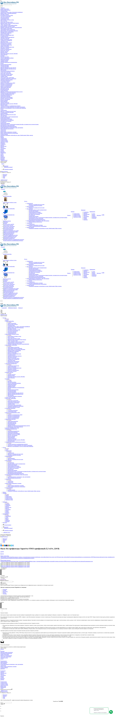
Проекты (2, 671)
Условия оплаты (3, 682)
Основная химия (3, 561)
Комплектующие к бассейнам (6, 652)
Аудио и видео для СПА (53, 557)
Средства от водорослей (71, 561)
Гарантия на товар (4, 685)
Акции (1, 688)
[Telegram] (13, 545)
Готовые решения (11, 489)
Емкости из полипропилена (6, 655)
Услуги (6, 449)
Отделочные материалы (13, 410)
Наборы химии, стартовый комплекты (37, 561)
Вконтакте (5, 174)
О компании (3, 670)
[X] (6, 545)
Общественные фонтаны (13, 421)
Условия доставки (4, 683)
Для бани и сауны (4, 657)
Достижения (3, 675)
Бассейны (10, 381)
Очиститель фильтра (80, 561)
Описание (5, 589)
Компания (7, 504)
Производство (3, 673)
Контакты (2, 678)
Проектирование (11, 458)
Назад (8, 318)
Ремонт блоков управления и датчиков (16, 485)
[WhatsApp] (9, 545)
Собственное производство (13, 365)
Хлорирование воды (88, 561)
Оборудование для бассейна (13, 347)
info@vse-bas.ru (4, 171)
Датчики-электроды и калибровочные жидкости (18, 444)
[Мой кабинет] (1, 302)
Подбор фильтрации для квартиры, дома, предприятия (19, 476)
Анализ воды (10, 481)
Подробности (3, 579)
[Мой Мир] (4, 545)
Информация (8, 516)
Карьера (2, 676)
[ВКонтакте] (1, 545)
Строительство (11, 452)
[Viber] (8, 545)
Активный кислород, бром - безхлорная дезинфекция (18, 561)
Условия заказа (3, 681)
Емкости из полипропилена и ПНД (15, 414)
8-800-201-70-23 (4, 160)
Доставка (5, 593)
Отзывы (4, 590)
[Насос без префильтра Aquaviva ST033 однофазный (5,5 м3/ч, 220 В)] (15, 565)
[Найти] (1, 6)
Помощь (7, 495)
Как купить (5, 591)
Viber (4, 176)
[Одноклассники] (3, 545)
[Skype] (11, 545)
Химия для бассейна (12, 323)
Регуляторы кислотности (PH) (60, 561)
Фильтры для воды (11, 374)
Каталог (7, 320)
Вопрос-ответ (3, 686)
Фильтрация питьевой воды (13, 431)
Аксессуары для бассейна (13, 400)
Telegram (4, 175)
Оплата (4, 592)
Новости (2, 674)
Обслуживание (11, 462)
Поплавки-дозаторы (49, 561)
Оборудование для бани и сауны (14, 336)
